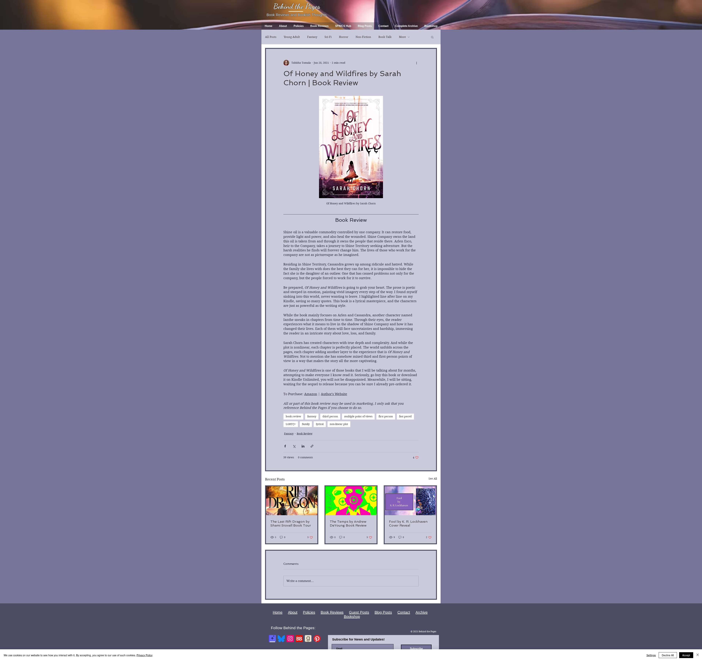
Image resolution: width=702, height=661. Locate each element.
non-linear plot (339, 424)
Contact (403, 612)
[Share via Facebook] (285, 446)
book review (293, 416)
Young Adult (292, 37)
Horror (343, 37)
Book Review (304, 433)
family (306, 424)
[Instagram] (290, 638)
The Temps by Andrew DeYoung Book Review (348, 523)
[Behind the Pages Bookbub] (299, 638)
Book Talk (385, 37)
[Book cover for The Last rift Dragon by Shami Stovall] (291, 500)
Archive (422, 612)
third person (330, 416)
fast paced (405, 416)
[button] (432, 36)
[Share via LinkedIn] (303, 446)
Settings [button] (651, 655)
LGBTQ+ (291, 424)
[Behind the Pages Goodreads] (308, 638)
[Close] (697, 655)
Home (277, 612)
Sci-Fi (328, 37)
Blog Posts (383, 612)
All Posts (270, 37)
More (402, 37)
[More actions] (416, 63)
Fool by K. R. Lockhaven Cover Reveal (408, 523)
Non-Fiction (363, 37)
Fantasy (312, 37)
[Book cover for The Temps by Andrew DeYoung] (351, 500)
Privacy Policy (144, 655)
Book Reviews (332, 612)
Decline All (668, 655)
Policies (309, 612)
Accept (686, 655)
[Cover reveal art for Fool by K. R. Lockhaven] (410, 500)
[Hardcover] (272, 638)
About (292, 612)
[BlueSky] (281, 638)
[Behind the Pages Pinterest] (317, 638)
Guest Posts (359, 612)
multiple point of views (358, 416)
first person (386, 416)
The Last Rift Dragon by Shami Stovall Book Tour (290, 523)
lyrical (320, 424)
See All (433, 478)
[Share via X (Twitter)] (294, 446)
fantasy (311, 416)
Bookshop (352, 617)
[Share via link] (312, 446)
